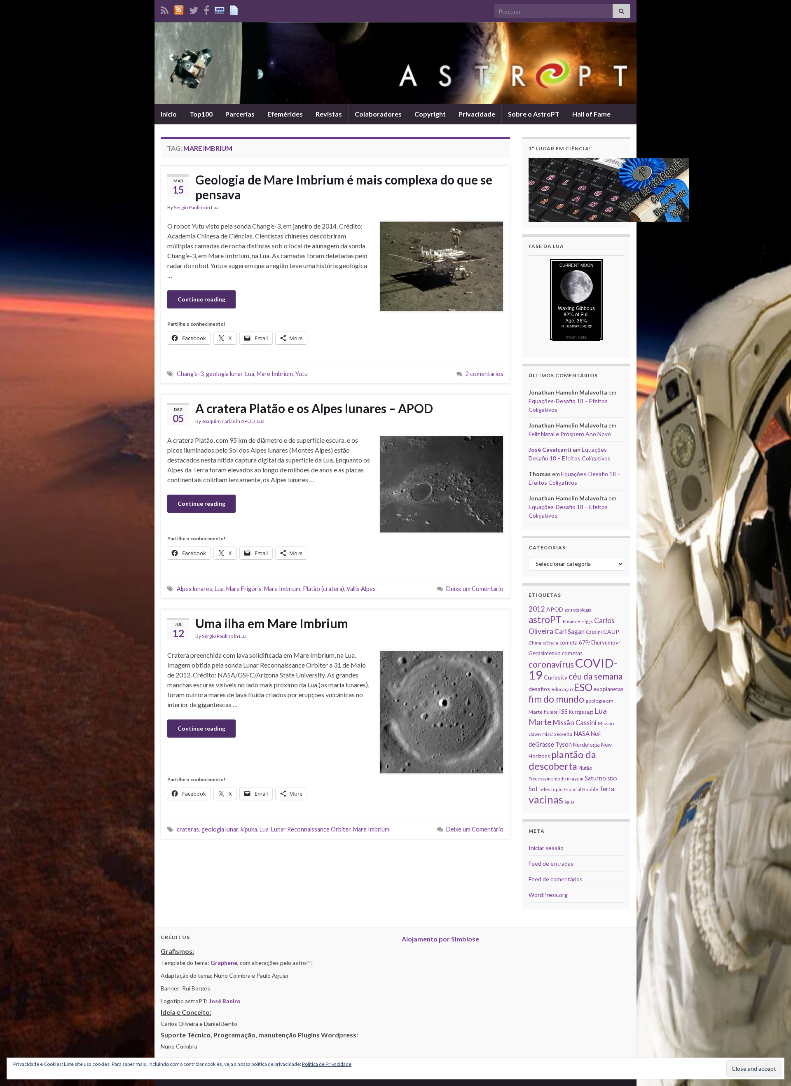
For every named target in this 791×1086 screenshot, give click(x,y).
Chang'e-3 (190, 373)
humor (551, 712)
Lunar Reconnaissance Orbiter (311, 829)
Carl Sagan (570, 631)
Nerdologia (586, 744)
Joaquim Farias (218, 421)
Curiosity (555, 677)
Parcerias (240, 114)
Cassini (594, 632)
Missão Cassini (575, 722)
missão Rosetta (557, 734)
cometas (572, 653)
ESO (583, 687)
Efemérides (285, 114)
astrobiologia (578, 609)
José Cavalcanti (550, 449)
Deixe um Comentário (474, 588)
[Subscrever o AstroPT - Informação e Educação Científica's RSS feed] (164, 9)
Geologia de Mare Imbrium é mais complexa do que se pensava (343, 187)
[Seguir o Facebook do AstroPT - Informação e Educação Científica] (206, 9)
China (535, 642)
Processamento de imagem (556, 778)
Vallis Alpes (361, 588)
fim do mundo (556, 699)
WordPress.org (548, 894)
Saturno (595, 778)
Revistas (329, 114)
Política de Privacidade (326, 1064)
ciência (550, 642)
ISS (563, 711)
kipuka (249, 829)
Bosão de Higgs (578, 621)
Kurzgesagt (581, 712)
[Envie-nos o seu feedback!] (235, 9)
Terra (606, 788)
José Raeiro (225, 1000)
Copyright (430, 114)
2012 (537, 609)
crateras (188, 829)
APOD (248, 421)
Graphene (224, 962)
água (569, 801)
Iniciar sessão (546, 847)
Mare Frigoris (244, 588)
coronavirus (551, 664)
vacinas (546, 799)
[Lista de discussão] (220, 9)
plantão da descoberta (562, 760)
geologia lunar (224, 373)
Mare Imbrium (275, 373)
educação (562, 689)
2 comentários (484, 373)
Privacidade (477, 114)
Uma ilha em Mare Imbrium (271, 623)
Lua (215, 207)
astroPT (545, 619)
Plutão (585, 768)
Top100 (201, 114)
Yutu (301, 373)
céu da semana (596, 676)
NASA (581, 733)
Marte (540, 722)
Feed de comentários (556, 879)
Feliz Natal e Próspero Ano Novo (570, 433)
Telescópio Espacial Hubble (568, 789)
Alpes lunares (194, 588)
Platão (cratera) (323, 588)
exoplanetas (608, 689)
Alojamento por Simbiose (440, 939)
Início (169, 114)
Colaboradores (378, 114)
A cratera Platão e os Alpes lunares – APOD (314, 408)
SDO (612, 778)
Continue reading (201, 299)
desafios (539, 688)
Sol (533, 788)
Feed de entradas (551, 863)
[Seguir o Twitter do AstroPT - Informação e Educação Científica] (193, 9)
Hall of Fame (591, 114)
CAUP (611, 631)
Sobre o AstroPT (533, 114)
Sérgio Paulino (189, 207)
